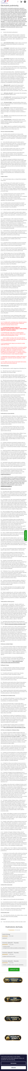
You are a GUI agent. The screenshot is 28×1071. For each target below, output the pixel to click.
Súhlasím (13, 1067)
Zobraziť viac (14, 969)
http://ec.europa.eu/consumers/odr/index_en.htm (15, 624)
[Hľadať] (17, 1)
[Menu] (25, 1)
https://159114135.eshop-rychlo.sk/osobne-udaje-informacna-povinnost (12, 662)
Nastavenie (13, 1063)
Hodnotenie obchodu (14, 927)
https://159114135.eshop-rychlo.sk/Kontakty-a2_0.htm (14, 727)
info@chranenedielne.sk (6, 474)
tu (14, 1060)
